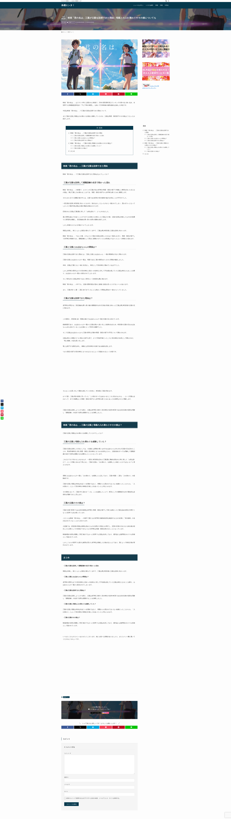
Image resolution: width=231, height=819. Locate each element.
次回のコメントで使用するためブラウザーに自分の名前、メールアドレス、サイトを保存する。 (93, 798)
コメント (67, 753)
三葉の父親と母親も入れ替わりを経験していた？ (88, 146)
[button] (67, 94)
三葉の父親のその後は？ (81, 148)
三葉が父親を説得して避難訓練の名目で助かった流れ (89, 135)
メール (67, 784)
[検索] (168, 1)
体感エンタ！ (68, 5)
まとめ (72, 151)
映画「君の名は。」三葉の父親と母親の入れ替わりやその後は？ (91, 143)
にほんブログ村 (154, 86)
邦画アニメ (71, 22)
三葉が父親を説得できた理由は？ (83, 140)
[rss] (166, 1)
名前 (66, 777)
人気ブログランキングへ (149, 88)
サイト (66, 791)
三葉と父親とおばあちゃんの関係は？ (84, 138)
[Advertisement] (99, 368)
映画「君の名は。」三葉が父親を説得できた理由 (86, 133)
